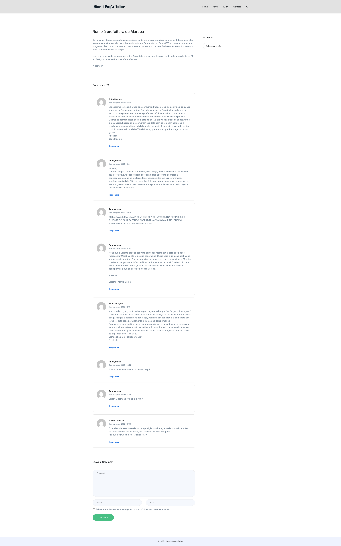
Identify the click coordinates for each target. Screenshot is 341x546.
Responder (114, 146)
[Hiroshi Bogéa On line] (109, 6)
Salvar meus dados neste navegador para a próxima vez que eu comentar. (133, 509)
